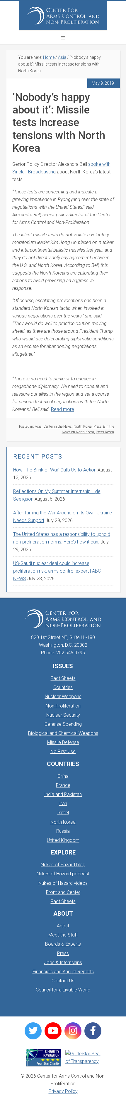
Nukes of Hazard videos (63, 883)
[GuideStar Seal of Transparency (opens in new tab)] (83, 1057)
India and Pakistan (63, 794)
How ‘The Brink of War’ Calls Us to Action (54, 470)
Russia (63, 831)
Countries (63, 687)
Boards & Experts (63, 944)
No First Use (63, 751)
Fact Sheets (63, 678)
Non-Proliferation (63, 706)
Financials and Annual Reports (63, 971)
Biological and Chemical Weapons (63, 733)
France (63, 785)
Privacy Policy (63, 1091)
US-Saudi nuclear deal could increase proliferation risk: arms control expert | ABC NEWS (57, 571)
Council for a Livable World (63, 990)
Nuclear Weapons (63, 696)
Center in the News (57, 426)
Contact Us (63, 981)
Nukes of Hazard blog (63, 864)
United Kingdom (63, 840)
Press (63, 953)
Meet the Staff (63, 935)
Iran (63, 803)
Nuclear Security (63, 715)
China (63, 776)
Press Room (105, 432)
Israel (63, 812)
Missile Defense (63, 742)
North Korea (83, 426)
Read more (62, 409)
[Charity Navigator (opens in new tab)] (43, 1057)
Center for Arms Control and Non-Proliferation (63, 15)
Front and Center (63, 892)
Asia (38, 426)
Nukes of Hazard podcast (63, 874)
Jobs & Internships (63, 962)
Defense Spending (63, 724)
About (63, 926)
